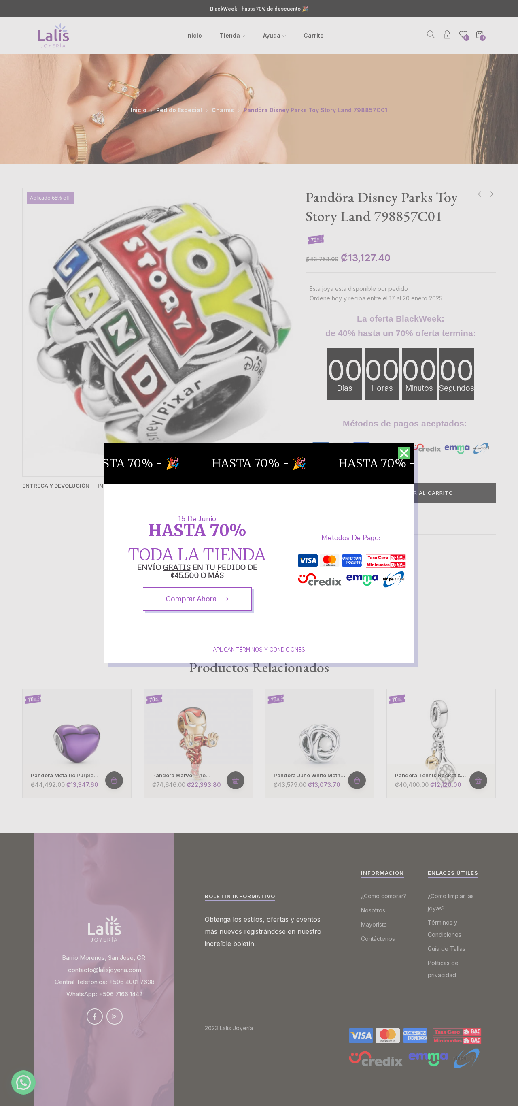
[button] (404, 453)
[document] (259, 553)
